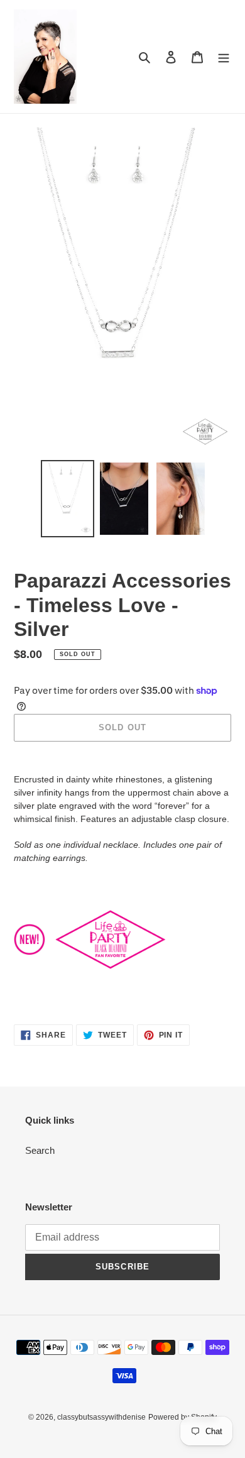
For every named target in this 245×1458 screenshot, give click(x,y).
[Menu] (223, 56)
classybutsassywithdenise (101, 1417)
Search (40, 1150)
